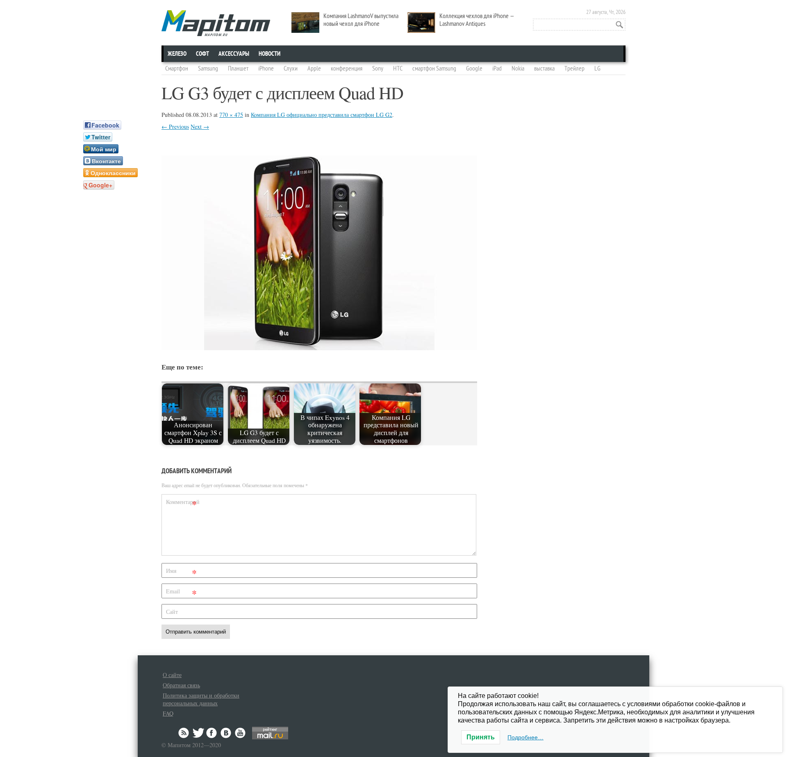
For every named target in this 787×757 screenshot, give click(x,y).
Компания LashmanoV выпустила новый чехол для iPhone (360, 19)
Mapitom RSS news (184, 732)
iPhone (266, 68)
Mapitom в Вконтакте (226, 732)
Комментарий (182, 503)
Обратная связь (181, 685)
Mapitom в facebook (212, 732)
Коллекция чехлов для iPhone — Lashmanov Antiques (476, 19)
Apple (314, 68)
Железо (177, 53)
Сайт (172, 612)
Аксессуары (233, 53)
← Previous (175, 126)
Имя (181, 572)
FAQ (168, 713)
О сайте (172, 675)
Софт (202, 53)
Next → (200, 126)
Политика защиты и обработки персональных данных (201, 699)
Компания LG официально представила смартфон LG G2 (321, 115)
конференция (346, 68)
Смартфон (176, 68)
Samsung (208, 68)
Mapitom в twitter (198, 732)
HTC (398, 68)
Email (181, 593)
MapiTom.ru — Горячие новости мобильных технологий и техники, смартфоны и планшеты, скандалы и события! (215, 23)
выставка (544, 68)
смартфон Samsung (434, 68)
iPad (497, 68)
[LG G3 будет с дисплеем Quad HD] (319, 347)
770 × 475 (231, 115)
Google (474, 68)
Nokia (518, 68)
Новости (269, 53)
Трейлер (574, 68)
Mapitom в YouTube (240, 732)
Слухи (291, 68)
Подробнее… (525, 737)
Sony (377, 68)
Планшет (238, 68)
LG (597, 68)
